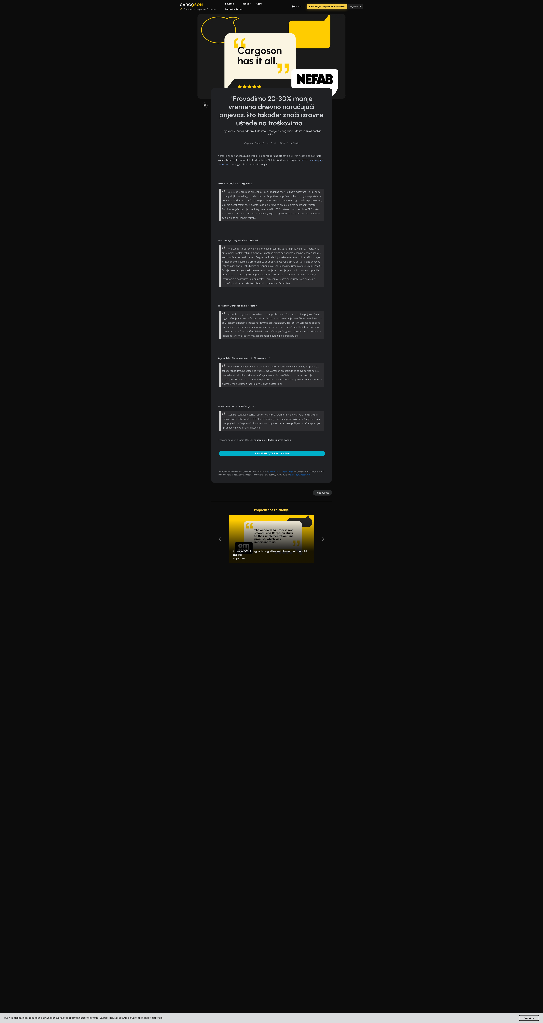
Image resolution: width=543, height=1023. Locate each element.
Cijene (259, 3)
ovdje (159, 1018)
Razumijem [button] (529, 1018)
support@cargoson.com (300, 474)
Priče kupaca (322, 492)
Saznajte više (106, 1018)
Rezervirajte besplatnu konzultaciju (327, 6)
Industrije (229, 3)
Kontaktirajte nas (233, 9)
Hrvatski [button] (298, 6)
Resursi (245, 3)
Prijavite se (355, 6)
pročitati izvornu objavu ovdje (280, 471)
